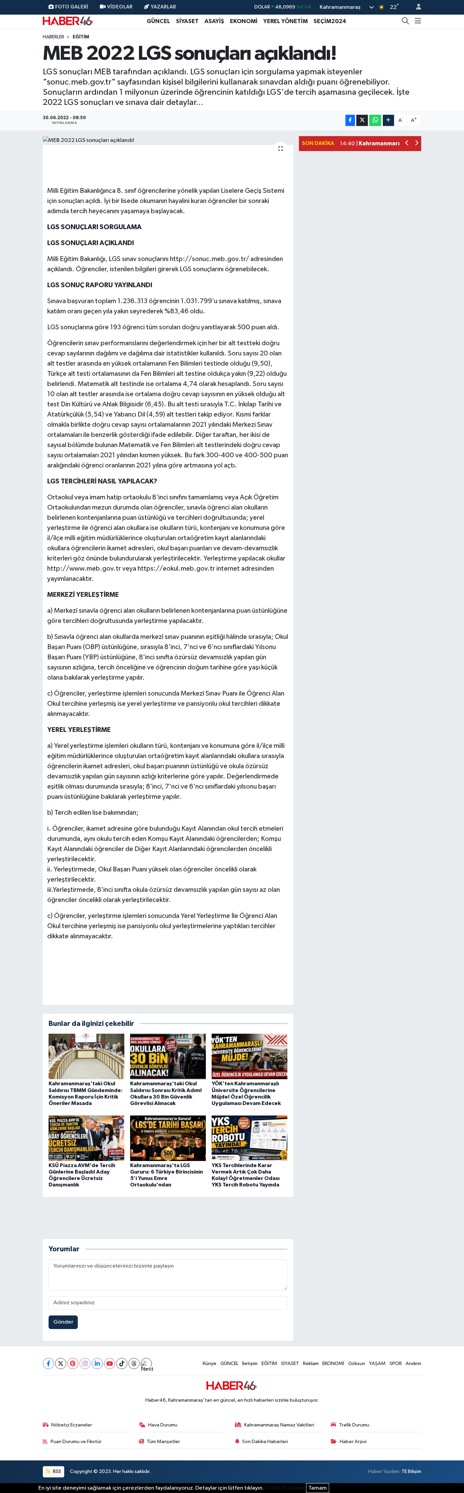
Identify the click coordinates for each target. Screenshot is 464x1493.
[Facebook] (48, 1363)
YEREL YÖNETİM (285, 21)
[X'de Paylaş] (362, 120)
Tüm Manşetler (163, 1441)
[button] (407, 143)
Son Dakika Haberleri (265, 1441)
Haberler (53, 37)
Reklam (311, 1363)
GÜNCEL (158, 21)
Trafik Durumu (354, 1424)
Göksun (356, 1363)
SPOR (396, 1363)
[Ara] (405, 21)
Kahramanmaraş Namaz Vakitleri (279, 1424)
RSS (56, 1471)
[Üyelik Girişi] (415, 7)
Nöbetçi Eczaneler (71, 1424)
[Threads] (134, 1363)
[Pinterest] (72, 1363)
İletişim (249, 1363)
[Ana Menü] (418, 21)
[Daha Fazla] (388, 120)
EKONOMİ (243, 21)
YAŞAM (377, 1363)
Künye (209, 1363)
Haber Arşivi (353, 1441)
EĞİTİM (81, 37)
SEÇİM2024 (330, 21)
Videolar (119, 7)
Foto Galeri (71, 7)
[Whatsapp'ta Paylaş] (375, 120)
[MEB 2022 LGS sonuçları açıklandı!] (168, 140)
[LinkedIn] (97, 1363)
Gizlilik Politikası (285, 1488)
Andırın (413, 1363)
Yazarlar (163, 7)
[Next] (146, 1363)
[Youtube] (109, 1363)
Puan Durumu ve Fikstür (76, 1441)
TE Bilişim (411, 1471)
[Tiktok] (121, 1363)
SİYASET (187, 21)
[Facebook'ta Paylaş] (350, 120)
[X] (60, 1363)
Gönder (63, 1322)
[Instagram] (85, 1363)
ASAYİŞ (214, 21)
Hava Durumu (162, 1424)
